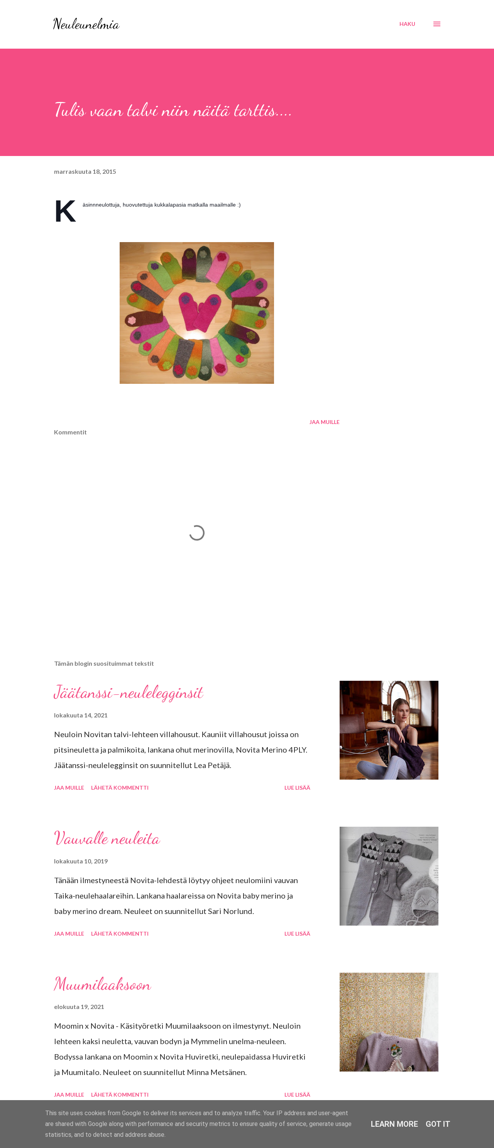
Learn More (394, 1124)
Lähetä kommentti (120, 787)
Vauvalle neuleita (107, 838)
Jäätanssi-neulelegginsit (128, 692)
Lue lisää (297, 787)
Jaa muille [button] (325, 422)
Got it (438, 1124)
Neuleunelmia (85, 23)
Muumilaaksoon (102, 984)
